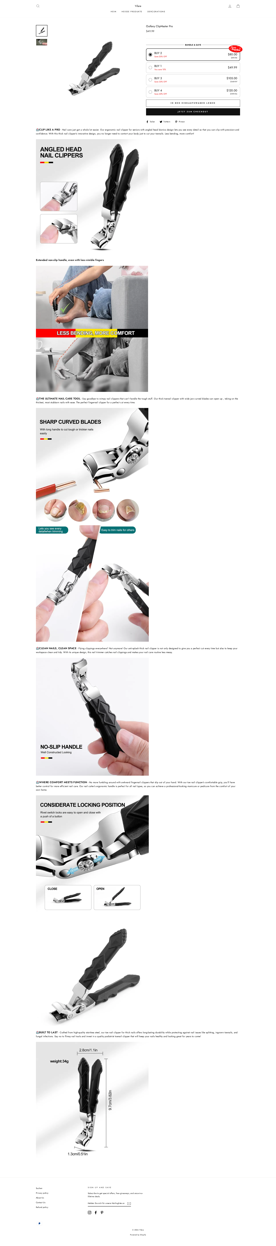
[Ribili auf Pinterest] (102, 1212)
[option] (93, 68)
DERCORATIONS (156, 11)
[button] (193, 54)
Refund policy (42, 1207)
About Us (40, 1197)
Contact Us (40, 1202)
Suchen (39, 1188)
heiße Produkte (132, 11)
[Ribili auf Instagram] (89, 1212)
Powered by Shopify (138, 1234)
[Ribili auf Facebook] (95, 1212)
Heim (113, 11)
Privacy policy (42, 1193)
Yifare (138, 6)
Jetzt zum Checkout (193, 111)
